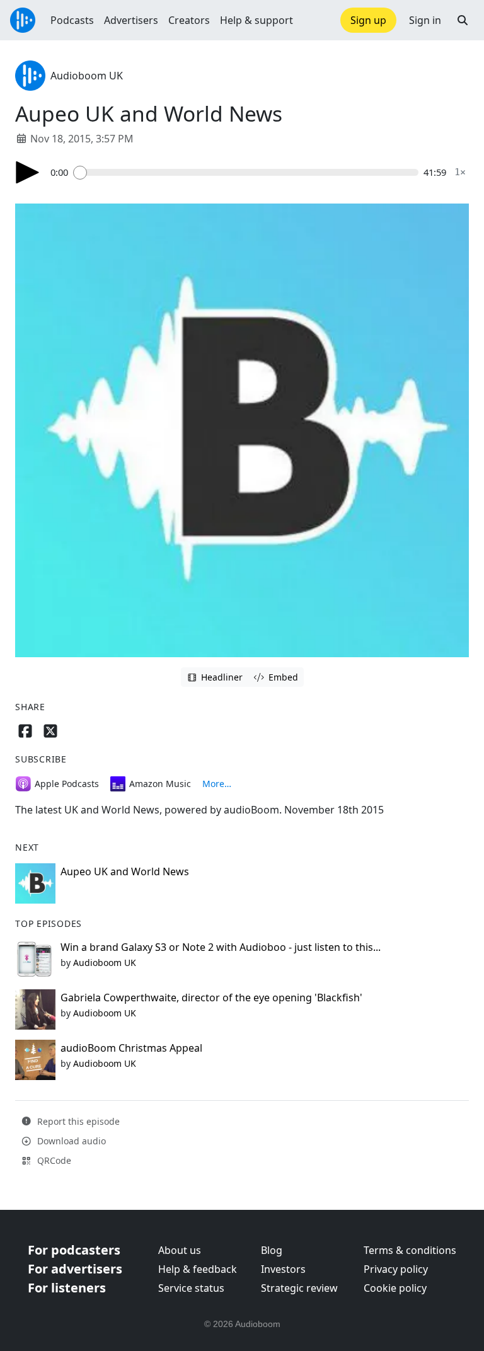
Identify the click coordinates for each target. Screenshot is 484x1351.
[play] (27, 172)
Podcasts (72, 20)
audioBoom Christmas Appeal (131, 1048)
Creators (189, 20)
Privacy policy (396, 1269)
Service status (191, 1288)
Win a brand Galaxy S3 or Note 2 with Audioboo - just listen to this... (220, 947)
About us (179, 1250)
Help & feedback (197, 1269)
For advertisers (75, 1268)
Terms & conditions (410, 1250)
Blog (271, 1250)
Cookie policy (395, 1288)
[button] (462, 20)
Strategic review (299, 1288)
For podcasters (74, 1249)
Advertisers (131, 20)
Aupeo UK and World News (124, 871)
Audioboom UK (86, 76)
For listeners (67, 1287)
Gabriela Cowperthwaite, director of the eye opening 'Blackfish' (211, 997)
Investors (283, 1269)
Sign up (368, 20)
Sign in (425, 20)
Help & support (256, 20)
